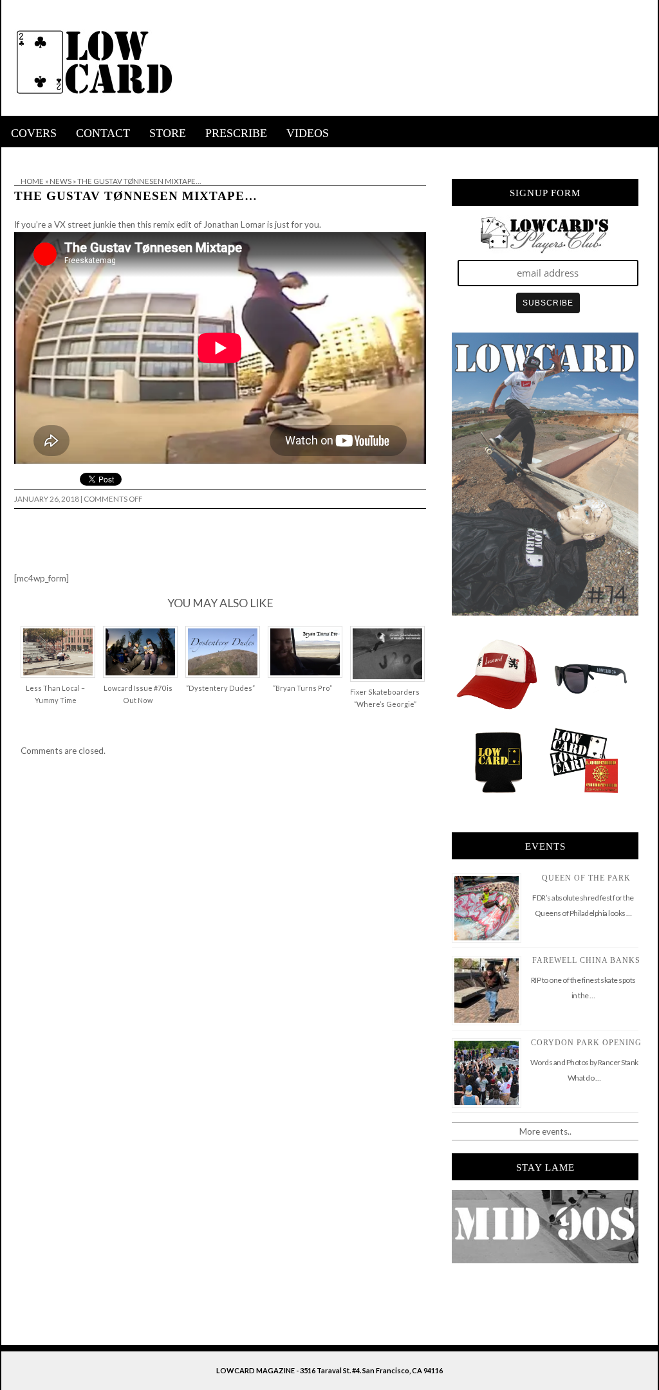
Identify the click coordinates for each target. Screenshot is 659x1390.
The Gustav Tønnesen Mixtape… (135, 196)
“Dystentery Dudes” (220, 688)
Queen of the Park (586, 877)
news (60, 181)
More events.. (545, 1131)
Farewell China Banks (586, 960)
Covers (34, 133)
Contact (103, 133)
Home (32, 181)
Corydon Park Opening (586, 1042)
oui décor (19, 156)
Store (167, 133)
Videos (307, 133)
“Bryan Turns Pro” (302, 688)
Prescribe (236, 133)
